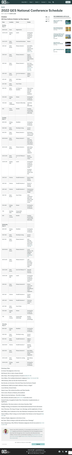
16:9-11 (4, 424)
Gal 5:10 (36, 378)
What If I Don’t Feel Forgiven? (58, 21)
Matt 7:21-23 (31, 378)
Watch (36, 2)
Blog (3, 7)
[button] (48, 16)
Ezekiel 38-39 (27, 375)
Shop (49, 2)
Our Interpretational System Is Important (58, 28)
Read (31, 2)
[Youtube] (66, 452)
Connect (43, 2)
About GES (24, 2)
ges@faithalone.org (39, 450)
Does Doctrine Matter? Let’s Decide (58, 43)
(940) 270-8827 (31, 450)
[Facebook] (59, 452)
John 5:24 (30, 51)
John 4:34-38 (20, 397)
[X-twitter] (63, 452)
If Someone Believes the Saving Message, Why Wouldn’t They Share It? (59, 35)
